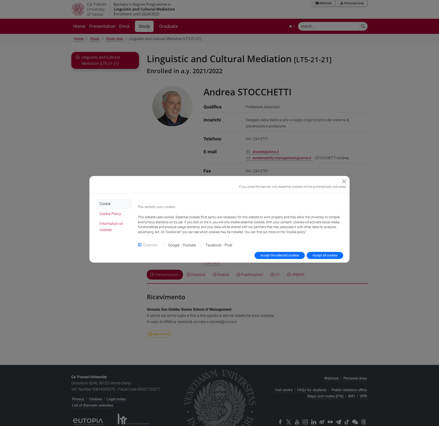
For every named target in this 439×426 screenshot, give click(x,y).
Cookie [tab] (104, 204)
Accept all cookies (324, 255)
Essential (150, 245)
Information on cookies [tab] (111, 226)
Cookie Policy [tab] (110, 214)
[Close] (344, 181)
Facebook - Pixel (219, 245)
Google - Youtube (182, 245)
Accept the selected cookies (279, 255)
